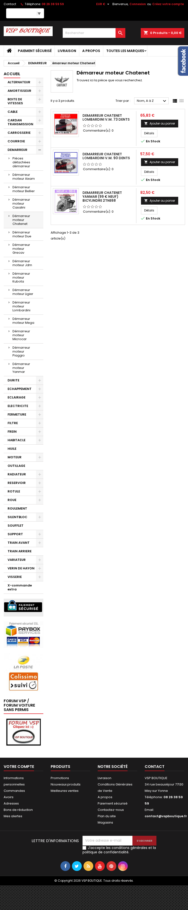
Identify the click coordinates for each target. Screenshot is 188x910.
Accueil (12, 74)
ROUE (12, 500)
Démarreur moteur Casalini (21, 203)
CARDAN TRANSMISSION (20, 122)
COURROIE (16, 141)
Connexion (137, 4)
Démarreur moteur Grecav (21, 248)
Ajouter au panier (159, 123)
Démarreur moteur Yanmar (21, 368)
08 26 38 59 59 (53, 4)
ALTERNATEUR (19, 82)
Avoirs (8, 797)
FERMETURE (17, 414)
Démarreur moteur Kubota (21, 277)
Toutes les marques (125, 50)
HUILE (12, 448)
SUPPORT (15, 534)
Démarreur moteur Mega (23, 320)
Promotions (60, 778)
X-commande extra (20, 587)
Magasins (105, 822)
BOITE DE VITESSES (15, 101)
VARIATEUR (17, 559)
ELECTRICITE (18, 406)
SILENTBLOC (17, 517)
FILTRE (13, 423)
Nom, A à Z (152, 101)
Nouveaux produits (66, 784)
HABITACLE (16, 440)
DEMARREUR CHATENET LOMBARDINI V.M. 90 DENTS (106, 156)
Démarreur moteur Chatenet (21, 220)
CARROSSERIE (19, 132)
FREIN (12, 431)
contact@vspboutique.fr (166, 816)
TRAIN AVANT (19, 542)
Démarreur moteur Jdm (22, 263)
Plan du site (107, 816)
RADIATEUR (17, 474)
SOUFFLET (16, 525)
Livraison (67, 50)
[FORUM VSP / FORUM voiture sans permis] (23, 732)
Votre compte (19, 766)
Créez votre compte (168, 4)
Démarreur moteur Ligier (22, 292)
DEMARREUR (17, 149)
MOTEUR (15, 457)
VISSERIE (15, 577)
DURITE (13, 380)
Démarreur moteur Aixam (23, 176)
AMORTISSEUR (19, 90)
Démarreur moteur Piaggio (21, 351)
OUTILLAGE (16, 465)
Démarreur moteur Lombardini (21, 306)
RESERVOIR (17, 483)
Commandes (14, 790)
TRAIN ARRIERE (20, 551)
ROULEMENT (17, 508)
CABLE (13, 111)
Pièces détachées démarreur (21, 162)
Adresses (11, 803)
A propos (91, 50)
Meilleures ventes (65, 790)
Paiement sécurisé (35, 50)
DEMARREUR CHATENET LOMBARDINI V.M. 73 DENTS (106, 117)
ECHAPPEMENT (20, 389)
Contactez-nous (111, 809)
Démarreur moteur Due (21, 234)
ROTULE (14, 491)
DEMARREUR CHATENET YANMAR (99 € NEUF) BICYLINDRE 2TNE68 (102, 196)
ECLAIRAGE (16, 397)
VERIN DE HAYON (21, 568)
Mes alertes (13, 816)
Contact (10, 4)
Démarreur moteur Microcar (21, 335)
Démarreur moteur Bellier (23, 189)
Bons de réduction (18, 809)
